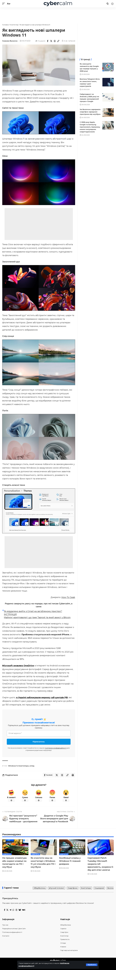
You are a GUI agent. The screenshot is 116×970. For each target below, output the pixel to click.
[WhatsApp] (13, 910)
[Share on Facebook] (47, 41)
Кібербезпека (39, 888)
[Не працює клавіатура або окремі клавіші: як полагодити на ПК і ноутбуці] (15, 847)
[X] (7, 910)
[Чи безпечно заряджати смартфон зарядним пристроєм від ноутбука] (108, 112)
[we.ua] (23, 910)
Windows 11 (13, 766)
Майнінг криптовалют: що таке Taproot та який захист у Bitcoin (37, 617)
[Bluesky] (19, 910)
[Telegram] (10, 910)
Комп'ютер (7, 854)
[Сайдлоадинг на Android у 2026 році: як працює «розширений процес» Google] (108, 97)
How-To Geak (68, 597)
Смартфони (72, 888)
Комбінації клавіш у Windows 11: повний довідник (70, 861)
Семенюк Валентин (9, 41)
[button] (91, 965)
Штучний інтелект (56, 888)
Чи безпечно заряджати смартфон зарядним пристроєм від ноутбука (90, 111)
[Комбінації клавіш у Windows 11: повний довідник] (72, 847)
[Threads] (16, 910)
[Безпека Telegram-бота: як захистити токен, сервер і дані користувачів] (108, 82)
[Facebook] (4, 910)
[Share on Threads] (54, 41)
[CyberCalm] (58, 3)
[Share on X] (51, 41)
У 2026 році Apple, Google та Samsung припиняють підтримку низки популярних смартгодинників (90, 127)
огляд (31, 766)
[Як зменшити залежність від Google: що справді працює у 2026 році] (108, 67)
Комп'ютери (23, 766)
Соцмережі (99, 888)
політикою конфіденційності (55, 748)
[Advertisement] (58, 14)
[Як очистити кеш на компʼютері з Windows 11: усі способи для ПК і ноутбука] (44, 847)
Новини (91, 854)
